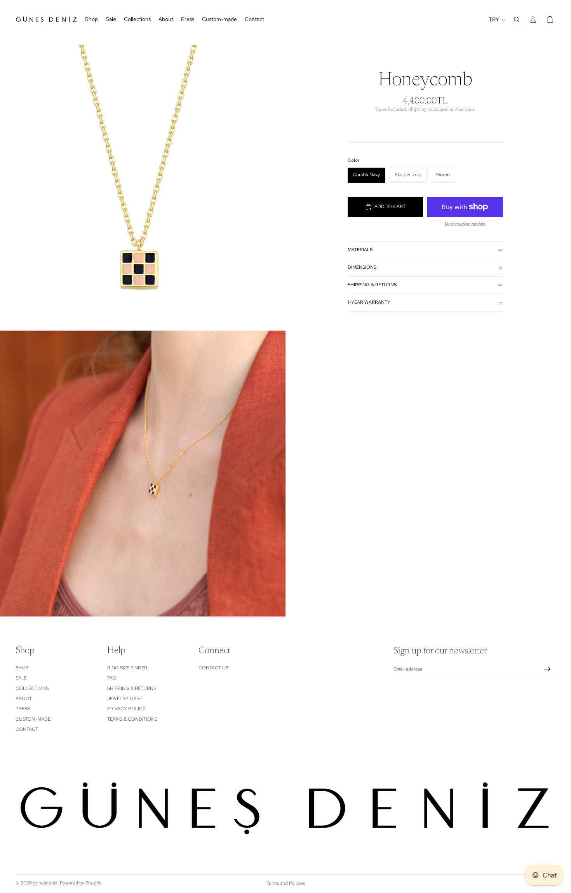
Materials (360, 250)
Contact (27, 729)
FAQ (112, 678)
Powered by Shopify (80, 883)
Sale (21, 678)
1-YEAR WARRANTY (369, 302)
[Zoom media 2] (143, 473)
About (24, 698)
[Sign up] (547, 669)
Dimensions (362, 267)
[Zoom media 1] (143, 188)
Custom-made (33, 719)
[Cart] (550, 19)
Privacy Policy (126, 709)
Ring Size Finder (127, 668)
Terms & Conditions (132, 719)
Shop (22, 668)
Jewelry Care (124, 698)
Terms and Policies (285, 883)
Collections (32, 688)
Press (23, 709)
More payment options (465, 223)
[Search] (516, 19)
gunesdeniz (45, 883)
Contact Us (213, 668)
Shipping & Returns (372, 285)
